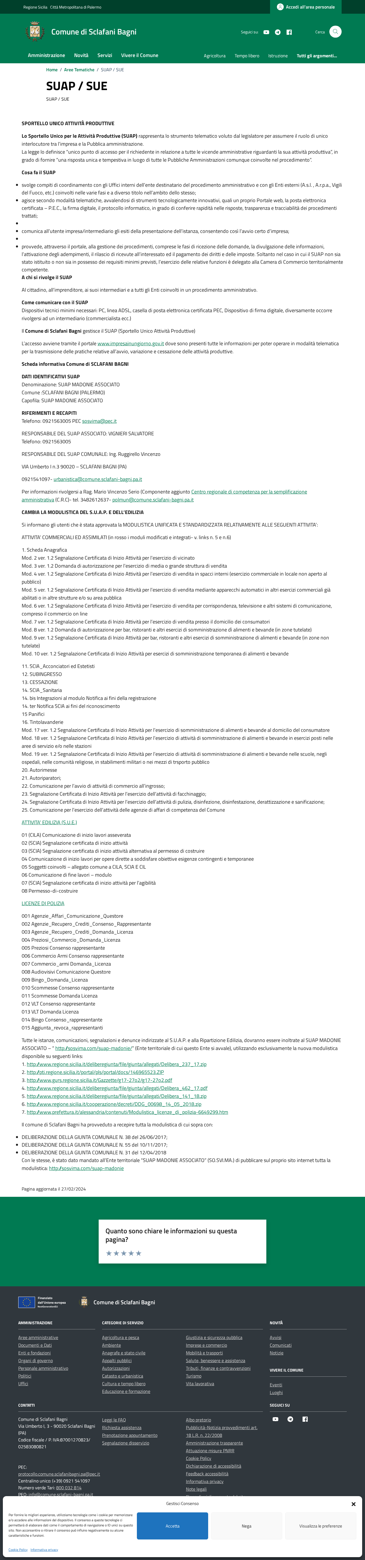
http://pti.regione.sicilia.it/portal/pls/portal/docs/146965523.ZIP (95, 1072)
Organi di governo (35, 1360)
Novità (81, 55)
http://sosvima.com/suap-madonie (86, 1168)
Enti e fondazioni (34, 1352)
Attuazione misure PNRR (210, 1450)
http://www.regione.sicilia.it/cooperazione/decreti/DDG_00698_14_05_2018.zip (114, 1104)
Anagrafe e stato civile (123, 1352)
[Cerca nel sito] (335, 32)
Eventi (276, 1384)
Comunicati (281, 1345)
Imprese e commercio (206, 1345)
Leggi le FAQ (114, 1419)
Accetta (173, 1526)
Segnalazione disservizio (125, 1442)
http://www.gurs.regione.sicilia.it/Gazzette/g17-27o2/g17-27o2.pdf (99, 1080)
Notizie (276, 1352)
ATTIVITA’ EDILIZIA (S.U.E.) (49, 822)
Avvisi (275, 1337)
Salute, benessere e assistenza (215, 1360)
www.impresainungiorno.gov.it (131, 343)
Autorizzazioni (116, 1368)
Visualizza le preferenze (320, 1526)
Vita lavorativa (200, 1383)
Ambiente (111, 1345)
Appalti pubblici (117, 1360)
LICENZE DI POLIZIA (43, 903)
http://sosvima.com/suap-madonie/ (93, 1048)
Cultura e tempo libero (123, 1383)
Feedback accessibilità (207, 1473)
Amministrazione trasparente (214, 1442)
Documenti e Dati (35, 1345)
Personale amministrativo (43, 1368)
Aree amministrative (38, 1337)
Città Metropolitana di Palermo (75, 7)
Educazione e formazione (126, 1391)
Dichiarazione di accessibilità (213, 1465)
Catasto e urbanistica (122, 1375)
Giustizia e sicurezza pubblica (214, 1337)
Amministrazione (46, 55)
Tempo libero (247, 55)
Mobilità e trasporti (204, 1352)
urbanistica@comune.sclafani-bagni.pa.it (98, 479)
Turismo (193, 1375)
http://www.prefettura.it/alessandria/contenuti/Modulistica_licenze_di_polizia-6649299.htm (127, 1112)
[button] (353, 1503)
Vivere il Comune (139, 55)
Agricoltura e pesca (120, 1337)
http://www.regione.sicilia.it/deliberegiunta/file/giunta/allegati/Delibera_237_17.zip (116, 1064)
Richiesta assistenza (121, 1427)
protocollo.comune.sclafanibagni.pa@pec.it (59, 1473)
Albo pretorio (198, 1419)
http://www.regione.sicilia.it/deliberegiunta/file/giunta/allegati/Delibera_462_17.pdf (117, 1088)
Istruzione (278, 55)
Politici (24, 1375)
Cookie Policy (18, 1549)
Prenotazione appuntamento (129, 1435)
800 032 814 (69, 1487)
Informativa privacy (44, 1549)
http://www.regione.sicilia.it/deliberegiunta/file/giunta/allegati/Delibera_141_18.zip (116, 1096)
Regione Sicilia (35, 7)
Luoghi (276, 1392)
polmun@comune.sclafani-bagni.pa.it (153, 499)
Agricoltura (215, 55)
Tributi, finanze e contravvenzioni (218, 1368)
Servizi (105, 55)
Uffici (23, 1383)
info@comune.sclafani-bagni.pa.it (61, 1494)
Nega (247, 1526)
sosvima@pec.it (99, 421)
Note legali (196, 1489)
